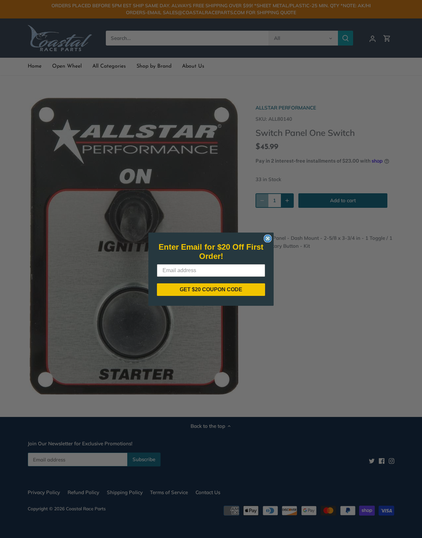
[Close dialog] (267, 238)
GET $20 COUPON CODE (211, 289)
